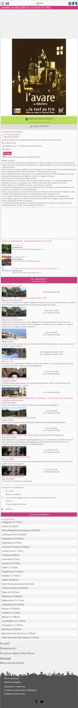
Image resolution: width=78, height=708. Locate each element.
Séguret (6, 592)
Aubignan (7, 522)
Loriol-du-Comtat (10, 546)
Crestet (5, 612)
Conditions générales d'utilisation (20, 690)
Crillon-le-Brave (10, 588)
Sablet (5, 579)
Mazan (5, 608)
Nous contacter (11, 678)
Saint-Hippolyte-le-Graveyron (17, 530)
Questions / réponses (14, 686)
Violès (5, 567)
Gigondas (7, 542)
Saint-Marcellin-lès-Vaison (15, 637)
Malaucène (7, 600)
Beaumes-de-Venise (13, 494)
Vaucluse (9, 501)
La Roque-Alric (9, 534)
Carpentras (7, 571)
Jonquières (7, 604)
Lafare (5, 526)
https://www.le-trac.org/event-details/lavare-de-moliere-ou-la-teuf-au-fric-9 (33, 140)
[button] (39, 120)
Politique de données (14, 693)
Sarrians (6, 563)
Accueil (4, 643)
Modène (6, 575)
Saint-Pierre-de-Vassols (14, 583)
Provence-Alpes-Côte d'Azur (16, 504)
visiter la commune (39, 514)
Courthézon (8, 621)
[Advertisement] (39, 23)
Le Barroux (7, 550)
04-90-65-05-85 (10, 143)
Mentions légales (12, 682)
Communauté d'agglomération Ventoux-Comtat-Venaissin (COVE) (31, 498)
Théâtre (7, 153)
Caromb (6, 559)
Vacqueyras (8, 538)
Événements (7, 648)
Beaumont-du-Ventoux (13, 633)
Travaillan (7, 625)
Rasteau (6, 629)
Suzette (5, 555)
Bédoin (5, 616)
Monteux (6, 596)
